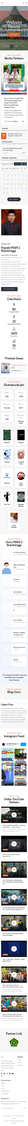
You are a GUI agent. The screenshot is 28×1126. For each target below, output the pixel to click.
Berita (19, 1062)
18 (11, 184)
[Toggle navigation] (26, 2)
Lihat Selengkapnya (9, 289)
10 (7, 180)
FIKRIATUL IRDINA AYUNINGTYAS (19, 634)
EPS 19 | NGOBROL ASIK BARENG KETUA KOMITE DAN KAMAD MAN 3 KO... (13, 882)
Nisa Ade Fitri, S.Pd (19, 647)
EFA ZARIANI (17, 592)
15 (26, 180)
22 (26, 184)
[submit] (25, 1108)
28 (11, 171)
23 (4, 188)
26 (4, 171)
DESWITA (16, 579)
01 (11, 46)
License (14, 1118)
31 (22, 171)
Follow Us (23, 744)
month (17, 164)
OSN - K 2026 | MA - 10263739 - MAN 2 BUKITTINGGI (14, 960)
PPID (2, 1086)
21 (22, 184)
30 (18, 171)
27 (7, 171)
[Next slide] (23, 767)
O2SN (12, 368)
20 (18, 184)
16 (4, 184)
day (22, 164)
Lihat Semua (14, 680)
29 (15, 171)
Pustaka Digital (5, 1091)
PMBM (3, 1083)
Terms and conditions (18, 1116)
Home (19, 1060)
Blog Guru (20, 1065)
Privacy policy (7, 1116)
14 (22, 180)
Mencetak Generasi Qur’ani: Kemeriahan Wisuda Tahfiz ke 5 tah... (13, 986)
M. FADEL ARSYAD (19, 552)
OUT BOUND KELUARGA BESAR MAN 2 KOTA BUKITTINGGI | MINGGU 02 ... (14, 908)
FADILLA (15, 121)
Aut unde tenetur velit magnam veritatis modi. (15, 134)
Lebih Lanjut (14, 34)
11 (11, 180)
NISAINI (15, 660)
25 (11, 188)
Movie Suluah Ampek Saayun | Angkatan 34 (11, 855)
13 (18, 180)
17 (7, 184)
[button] (7, 767)
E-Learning (4, 1093)
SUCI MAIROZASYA (19, 604)
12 (15, 180)
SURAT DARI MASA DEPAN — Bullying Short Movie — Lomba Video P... (14, 826)
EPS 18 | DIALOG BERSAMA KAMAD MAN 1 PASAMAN (13, 934)
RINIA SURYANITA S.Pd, (19, 566)
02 (16, 46)
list (25, 164)
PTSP (2, 1088)
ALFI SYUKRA (17, 620)
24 (7, 188)
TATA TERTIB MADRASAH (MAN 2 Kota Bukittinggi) (13, 149)
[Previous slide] (4, 767)
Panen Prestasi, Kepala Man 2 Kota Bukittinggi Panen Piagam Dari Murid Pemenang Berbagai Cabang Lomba (13, 102)
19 (15, 184)
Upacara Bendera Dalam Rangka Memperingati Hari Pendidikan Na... (13, 1015)
